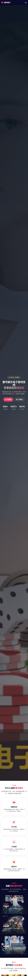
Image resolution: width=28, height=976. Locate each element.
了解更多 (20, 399)
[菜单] (26, 2)
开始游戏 (9, 399)
